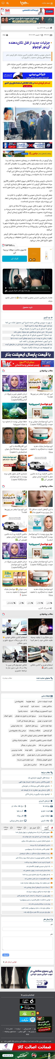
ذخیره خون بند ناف (45, 745)
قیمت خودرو (45, 811)
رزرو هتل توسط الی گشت (26, 721)
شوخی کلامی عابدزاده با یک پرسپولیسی (37, 849)
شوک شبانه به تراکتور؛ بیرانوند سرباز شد (38, 892)
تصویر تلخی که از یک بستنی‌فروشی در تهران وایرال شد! (33, 832)
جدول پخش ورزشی (16, 820)
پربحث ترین (6, 828)
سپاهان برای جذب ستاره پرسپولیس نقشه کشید (35, 908)
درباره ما (18, 1029)
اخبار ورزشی (27, 1029)
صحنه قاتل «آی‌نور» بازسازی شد (39, 778)
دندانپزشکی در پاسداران (44, 750)
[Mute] (34, 259)
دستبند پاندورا (23, 711)
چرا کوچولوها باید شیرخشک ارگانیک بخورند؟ (37, 347)
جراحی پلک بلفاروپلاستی (17, 730)
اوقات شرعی (45, 820)
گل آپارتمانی (47, 730)
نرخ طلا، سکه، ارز (17, 806)
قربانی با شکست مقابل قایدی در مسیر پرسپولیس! (35, 900)
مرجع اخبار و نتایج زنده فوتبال (25, 716)
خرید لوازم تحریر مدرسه (25, 759)
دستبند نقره (35, 706)
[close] (2, 1041)
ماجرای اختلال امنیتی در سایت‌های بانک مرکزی (36, 841)
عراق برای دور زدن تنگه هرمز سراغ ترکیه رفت (37, 912)
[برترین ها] (24, 3)
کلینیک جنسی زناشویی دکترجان (41, 740)
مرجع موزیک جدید (45, 716)
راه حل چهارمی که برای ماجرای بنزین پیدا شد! (36, 874)
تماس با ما (9, 1029)
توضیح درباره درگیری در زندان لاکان (37, 794)
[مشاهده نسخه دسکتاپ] (3, 3)
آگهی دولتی (22, 1031)
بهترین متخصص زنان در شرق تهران (39, 755)
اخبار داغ (33, 828)
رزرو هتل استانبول (31, 725)
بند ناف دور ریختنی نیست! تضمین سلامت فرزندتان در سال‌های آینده (28, 344)
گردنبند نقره (24, 706)
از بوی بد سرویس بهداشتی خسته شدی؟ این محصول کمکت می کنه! (29, 322)
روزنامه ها (46, 806)
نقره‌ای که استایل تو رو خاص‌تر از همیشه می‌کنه (36, 329)
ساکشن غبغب (47, 706)
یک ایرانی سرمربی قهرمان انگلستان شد (38, 866)
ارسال (6, 955)
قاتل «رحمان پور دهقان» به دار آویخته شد (35, 790)
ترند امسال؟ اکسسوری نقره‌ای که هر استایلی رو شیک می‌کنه (31, 335)
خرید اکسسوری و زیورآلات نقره (41, 711)
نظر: (51, 934)
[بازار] (27, 1014)
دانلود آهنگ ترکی (18, 755)
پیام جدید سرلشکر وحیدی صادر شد (39, 904)
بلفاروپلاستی (19, 701)
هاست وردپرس (17, 750)
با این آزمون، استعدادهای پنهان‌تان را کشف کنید (35, 341)
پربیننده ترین (19, 828)
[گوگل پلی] (27, 1008)
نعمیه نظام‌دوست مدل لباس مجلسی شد (37, 879)
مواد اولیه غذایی (46, 725)
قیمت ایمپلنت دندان (45, 701)
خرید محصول (27, 307)
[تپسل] (3, 245)
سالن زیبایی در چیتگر (28, 745)
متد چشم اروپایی (16, 725)
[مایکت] (27, 1020)
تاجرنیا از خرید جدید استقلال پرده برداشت (37, 862)
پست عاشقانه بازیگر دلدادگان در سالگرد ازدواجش (34, 853)
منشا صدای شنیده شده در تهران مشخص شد (36, 870)
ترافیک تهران (45, 815)
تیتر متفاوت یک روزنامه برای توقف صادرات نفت (35, 883)
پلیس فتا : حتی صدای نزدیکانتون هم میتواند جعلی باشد (33, 332)
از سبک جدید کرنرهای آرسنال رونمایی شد (37, 887)
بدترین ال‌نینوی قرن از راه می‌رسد (40, 845)
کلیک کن (14, 258)
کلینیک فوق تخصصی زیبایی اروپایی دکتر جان (36, 735)
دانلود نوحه (28, 750)
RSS (27, 1034)
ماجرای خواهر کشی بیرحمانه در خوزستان (36, 786)
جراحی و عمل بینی (30, 764)
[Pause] (30, 259)
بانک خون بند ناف (46, 764)
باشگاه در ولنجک (34, 730)
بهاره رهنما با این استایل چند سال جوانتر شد (36, 837)
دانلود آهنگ (8, 716)
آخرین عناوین (46, 828)
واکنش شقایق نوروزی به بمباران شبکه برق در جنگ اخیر (33, 858)
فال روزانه (20, 815)
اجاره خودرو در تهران (45, 721)
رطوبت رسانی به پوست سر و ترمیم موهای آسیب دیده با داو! (31, 338)
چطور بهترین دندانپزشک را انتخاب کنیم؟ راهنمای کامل (33, 896)
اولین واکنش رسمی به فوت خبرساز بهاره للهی (34, 782)
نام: (52, 924)
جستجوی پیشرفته (10, 1031)
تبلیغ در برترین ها (34, 1031)
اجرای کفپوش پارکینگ (44, 759)
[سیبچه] (27, 1002)
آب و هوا (20, 811)
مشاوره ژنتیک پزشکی (19, 740)
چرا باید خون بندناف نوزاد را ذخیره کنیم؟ (38, 326)
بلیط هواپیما (30, 701)
